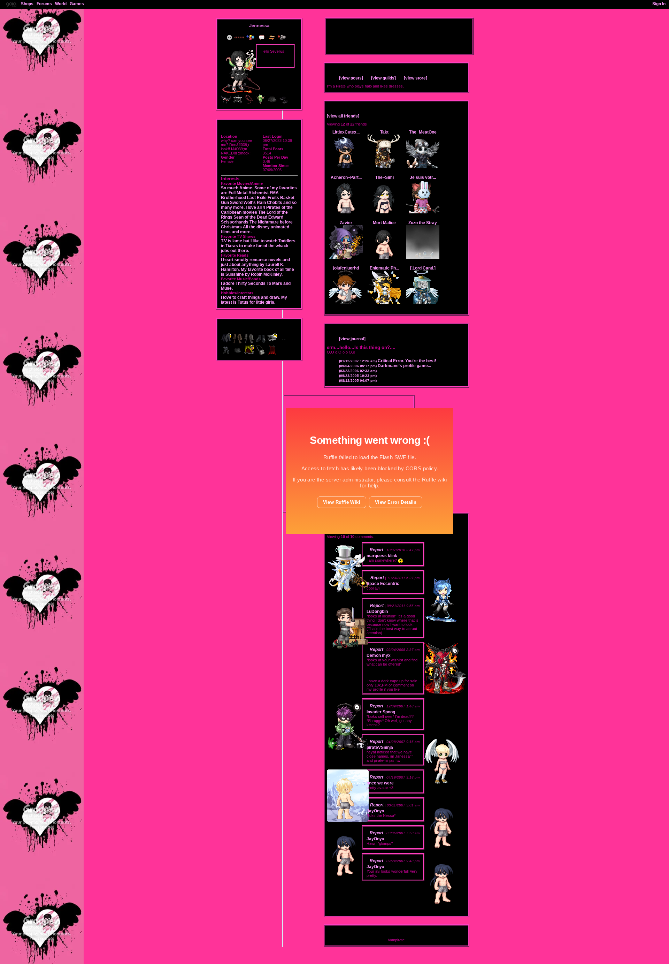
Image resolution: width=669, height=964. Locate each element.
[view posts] (351, 78)
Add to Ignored (283, 37)
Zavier (346, 222)
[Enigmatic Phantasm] (384, 302)
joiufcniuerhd (346, 268)
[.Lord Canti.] (423, 268)
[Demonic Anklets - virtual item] (226, 103)
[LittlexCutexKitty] (346, 166)
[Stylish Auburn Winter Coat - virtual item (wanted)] (238, 342)
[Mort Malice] (384, 257)
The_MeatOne (423, 132)
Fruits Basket (281, 197)
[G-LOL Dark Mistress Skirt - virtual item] (272, 103)
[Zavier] (346, 257)
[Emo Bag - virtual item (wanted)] (261, 353)
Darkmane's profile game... (385, 365)
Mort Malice (384, 222)
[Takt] (384, 166)
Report (376, 549)
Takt (384, 132)
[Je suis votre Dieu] (422, 212)
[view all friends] (343, 116)
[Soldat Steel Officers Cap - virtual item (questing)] (272, 342)
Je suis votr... (423, 177)
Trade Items (272, 37)
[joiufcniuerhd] (346, 302)
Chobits (274, 202)
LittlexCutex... (346, 132)
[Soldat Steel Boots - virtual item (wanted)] (261, 342)
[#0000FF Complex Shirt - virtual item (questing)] (226, 342)
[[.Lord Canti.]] (422, 302)
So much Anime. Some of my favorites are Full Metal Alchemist (259, 190)
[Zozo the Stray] (422, 257)
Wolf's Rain (255, 202)
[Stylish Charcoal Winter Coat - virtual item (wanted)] (249, 342)
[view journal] (352, 338)
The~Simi (384, 177)
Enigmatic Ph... (384, 268)
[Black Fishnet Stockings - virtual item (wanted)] (226, 353)
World (61, 3)
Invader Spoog (381, 711)
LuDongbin (377, 611)
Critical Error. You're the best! (387, 360)
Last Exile (257, 197)
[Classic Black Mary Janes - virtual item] (283, 103)
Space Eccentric (383, 583)
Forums (44, 3)
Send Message (262, 37)
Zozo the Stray (422, 222)
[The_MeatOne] (422, 166)
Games (77, 3)
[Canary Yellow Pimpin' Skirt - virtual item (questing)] (249, 353)
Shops (27, 3)
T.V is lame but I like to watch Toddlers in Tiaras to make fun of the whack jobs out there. (258, 245)
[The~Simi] (384, 212)
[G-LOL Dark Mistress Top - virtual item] (237, 103)
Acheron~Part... (346, 177)
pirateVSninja (380, 747)
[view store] (415, 78)
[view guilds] (383, 78)
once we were (380, 783)
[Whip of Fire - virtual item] (249, 103)
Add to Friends (251, 37)
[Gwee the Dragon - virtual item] (260, 103)
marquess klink (382, 555)
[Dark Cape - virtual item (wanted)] (272, 353)
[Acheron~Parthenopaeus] (346, 212)
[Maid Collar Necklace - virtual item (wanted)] (283, 342)
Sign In (659, 3)
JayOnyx (375, 811)
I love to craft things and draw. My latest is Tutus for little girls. (254, 300)
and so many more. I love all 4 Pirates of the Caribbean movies (259, 207)
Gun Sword (232, 202)
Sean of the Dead (250, 217)
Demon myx (379, 655)
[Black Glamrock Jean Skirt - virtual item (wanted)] (238, 353)
